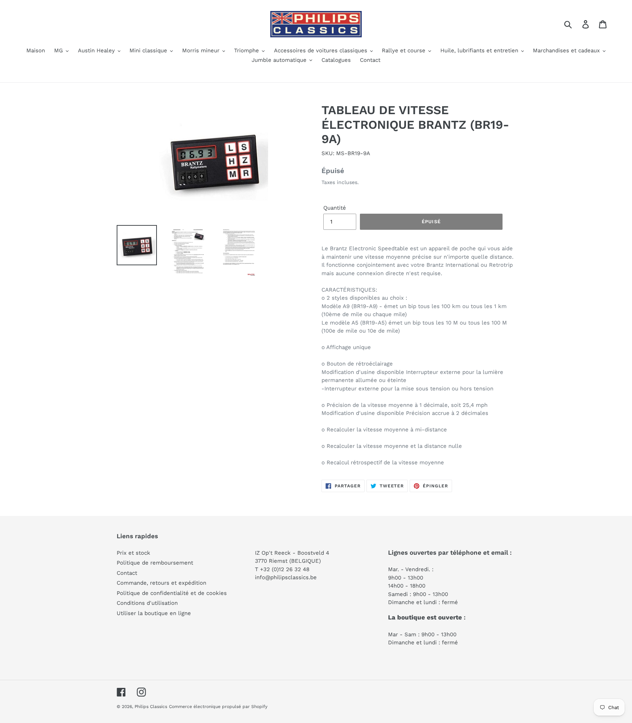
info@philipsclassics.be (286, 577)
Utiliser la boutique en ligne (154, 613)
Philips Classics (151, 706)
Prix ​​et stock (133, 553)
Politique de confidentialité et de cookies (172, 593)
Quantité (334, 208)
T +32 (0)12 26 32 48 (282, 569)
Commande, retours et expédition (161, 583)
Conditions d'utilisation (147, 603)
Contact (127, 573)
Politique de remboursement (155, 562)
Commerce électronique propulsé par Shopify (218, 706)
